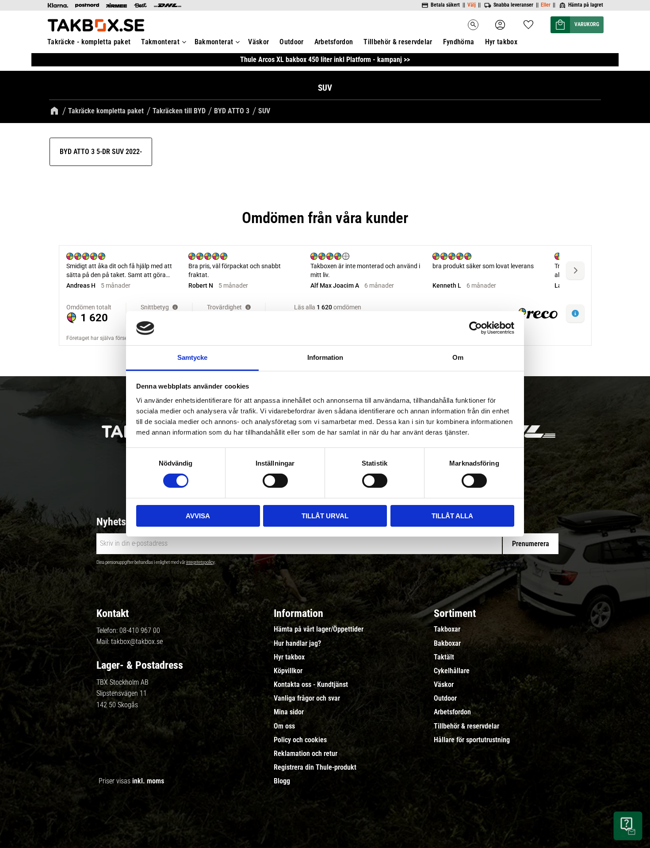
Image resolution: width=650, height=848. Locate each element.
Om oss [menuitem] (284, 726)
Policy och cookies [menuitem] (300, 740)
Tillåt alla (452, 516)
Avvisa (198, 516)
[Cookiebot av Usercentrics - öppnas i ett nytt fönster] (475, 328)
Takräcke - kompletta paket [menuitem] (88, 42)
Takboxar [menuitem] (447, 629)
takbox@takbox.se (137, 641)
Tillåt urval (325, 516)
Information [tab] (325, 357)
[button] (528, 22)
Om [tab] (457, 357)
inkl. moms (148, 781)
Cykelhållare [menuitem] (452, 671)
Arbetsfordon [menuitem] (333, 42)
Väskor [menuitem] (258, 42)
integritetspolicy (200, 562)
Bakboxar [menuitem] (447, 644)
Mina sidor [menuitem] (289, 712)
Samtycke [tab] (192, 357)
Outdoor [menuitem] (291, 42)
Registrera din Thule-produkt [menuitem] (315, 767)
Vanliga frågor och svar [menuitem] (307, 698)
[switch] (275, 481)
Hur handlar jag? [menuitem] (297, 644)
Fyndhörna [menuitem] (458, 42)
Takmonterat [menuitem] (160, 42)
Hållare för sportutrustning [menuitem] (472, 740)
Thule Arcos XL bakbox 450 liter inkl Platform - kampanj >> (325, 59)
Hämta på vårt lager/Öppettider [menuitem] (318, 629)
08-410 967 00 (139, 630)
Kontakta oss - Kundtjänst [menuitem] (311, 685)
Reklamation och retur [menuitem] (305, 754)
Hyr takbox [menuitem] (501, 42)
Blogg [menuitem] (282, 781)
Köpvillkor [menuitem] (288, 671)
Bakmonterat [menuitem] (214, 42)
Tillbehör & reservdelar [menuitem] (397, 42)
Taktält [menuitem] (444, 657)
